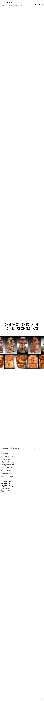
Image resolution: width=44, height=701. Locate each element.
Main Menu (38, 4)
